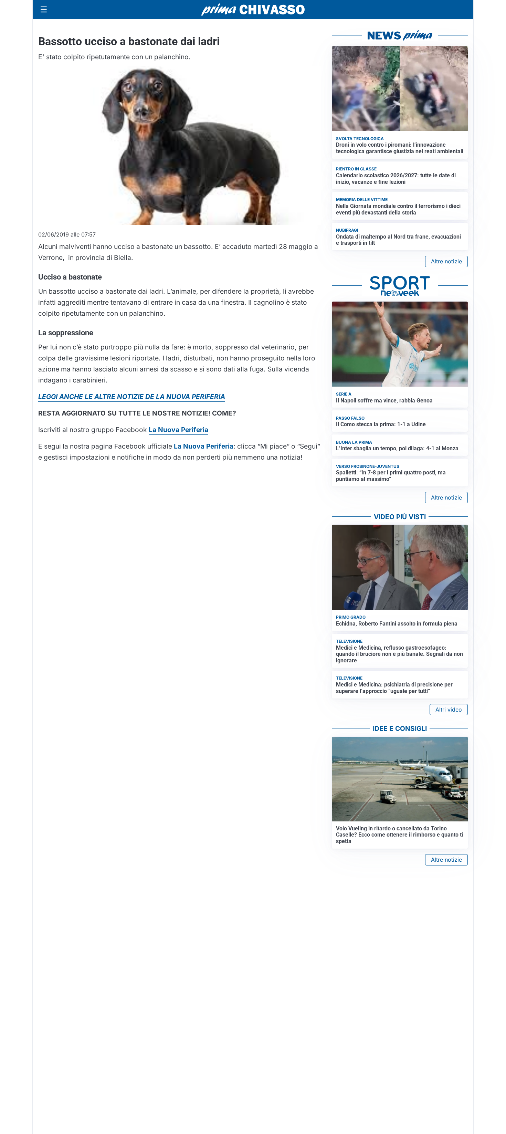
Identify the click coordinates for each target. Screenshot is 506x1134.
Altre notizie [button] (446, 261)
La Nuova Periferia (203, 446)
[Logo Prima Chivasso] (253, 9)
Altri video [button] (448, 709)
